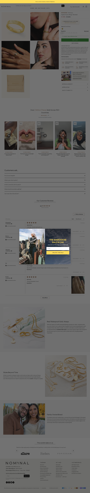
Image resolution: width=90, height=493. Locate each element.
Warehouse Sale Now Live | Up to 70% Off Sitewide (41, 1)
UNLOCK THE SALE (57, 252)
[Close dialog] (69, 230)
